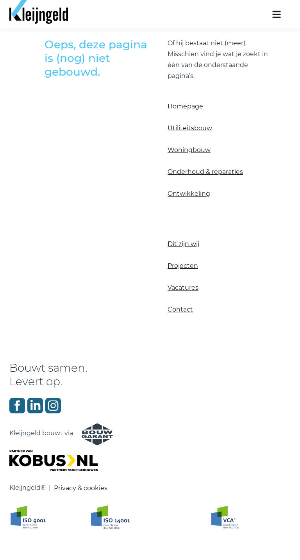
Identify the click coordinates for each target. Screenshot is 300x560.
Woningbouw (189, 150)
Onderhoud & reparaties (205, 171)
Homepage (185, 106)
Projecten (183, 265)
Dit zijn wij (183, 244)
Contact (180, 309)
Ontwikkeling (189, 193)
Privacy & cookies (80, 488)
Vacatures (183, 287)
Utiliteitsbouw (190, 128)
